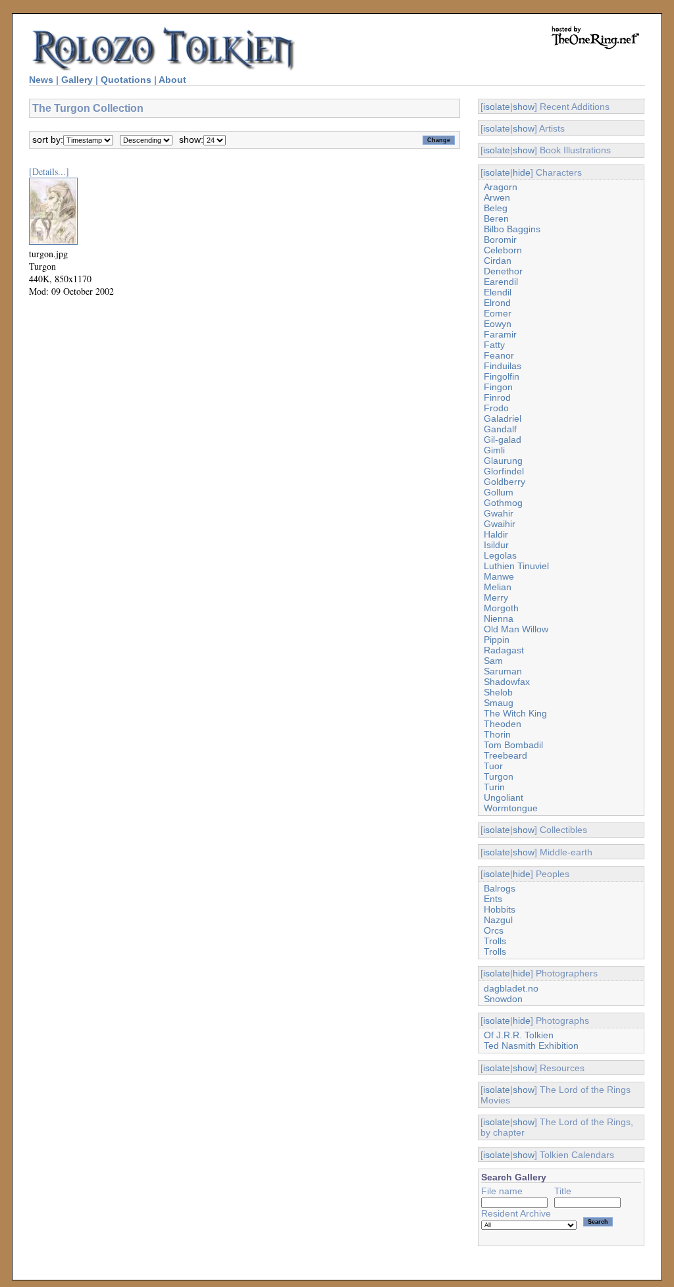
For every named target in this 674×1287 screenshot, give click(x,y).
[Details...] (49, 171)
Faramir (500, 334)
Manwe (499, 576)
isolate (496, 106)
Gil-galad (502, 439)
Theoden (502, 724)
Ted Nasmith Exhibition (531, 1045)
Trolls (495, 941)
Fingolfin (501, 376)
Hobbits (499, 909)
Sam (493, 660)
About (172, 79)
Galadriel (502, 418)
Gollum (498, 492)
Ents (493, 899)
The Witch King (515, 713)
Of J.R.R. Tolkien (519, 1035)
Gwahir (498, 513)
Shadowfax (507, 681)
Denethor (503, 271)
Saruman (503, 671)
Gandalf (500, 429)
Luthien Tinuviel (516, 566)
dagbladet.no (511, 988)
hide (522, 172)
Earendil (501, 281)
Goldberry (504, 481)
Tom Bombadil (513, 745)
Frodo (496, 408)
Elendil (497, 292)
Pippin (496, 639)
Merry (496, 597)
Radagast (504, 650)
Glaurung (503, 460)
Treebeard (505, 755)
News (41, 79)
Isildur (496, 545)
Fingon (498, 387)
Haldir (496, 534)
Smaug (498, 702)
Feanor (499, 355)
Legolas (500, 555)
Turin (494, 787)
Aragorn (500, 187)
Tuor (493, 766)
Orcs (494, 930)
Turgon (498, 776)
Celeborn (503, 250)
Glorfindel (504, 471)
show (523, 106)
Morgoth (501, 608)
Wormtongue (511, 808)
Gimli (494, 450)
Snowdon (503, 999)
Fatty (494, 345)
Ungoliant (503, 797)
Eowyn (497, 323)
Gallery (77, 79)
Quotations (126, 79)
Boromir (500, 239)
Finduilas (502, 366)
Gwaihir (499, 523)
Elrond (497, 302)
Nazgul (498, 920)
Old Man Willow (516, 629)
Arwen (497, 197)
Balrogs (499, 888)
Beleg (495, 208)
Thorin (497, 734)
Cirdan (497, 260)
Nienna (498, 618)
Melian (497, 587)
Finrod (497, 397)
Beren (496, 218)
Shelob (498, 692)
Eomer (497, 313)
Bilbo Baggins (512, 229)
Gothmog (503, 502)
